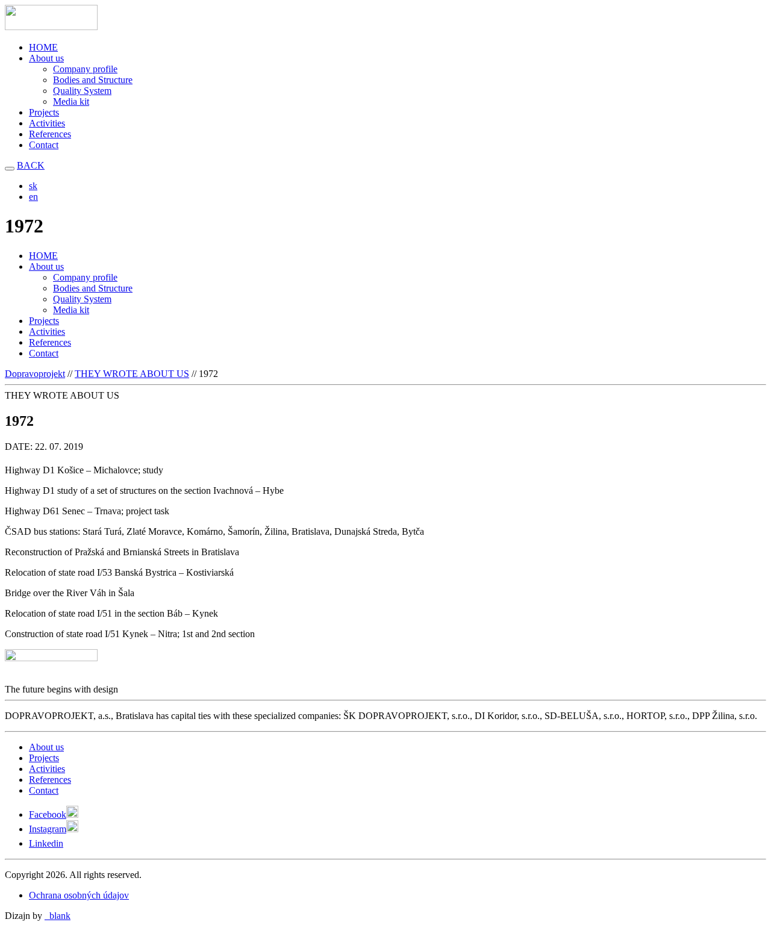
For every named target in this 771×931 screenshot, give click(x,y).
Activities (47, 123)
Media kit (71, 101)
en (33, 196)
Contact (43, 145)
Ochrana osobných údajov (79, 895)
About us (46, 58)
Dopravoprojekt (35, 374)
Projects (44, 112)
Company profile (85, 69)
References (50, 134)
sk (33, 186)
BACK (31, 165)
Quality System (82, 91)
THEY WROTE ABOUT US (132, 374)
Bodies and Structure (93, 80)
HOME (43, 47)
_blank (57, 916)
